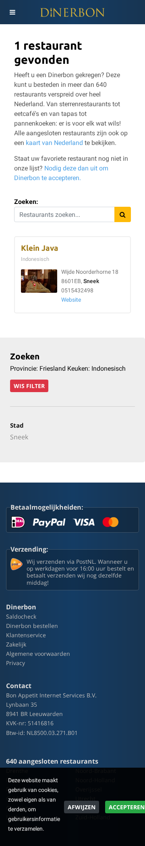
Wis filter (29, 386)
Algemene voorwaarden (38, 653)
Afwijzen (81, 807)
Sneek (91, 281)
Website (71, 299)
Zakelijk (16, 644)
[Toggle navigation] (12, 12)
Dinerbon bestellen (32, 626)
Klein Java (39, 248)
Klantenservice (26, 635)
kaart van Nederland (54, 143)
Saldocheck (21, 616)
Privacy (15, 663)
